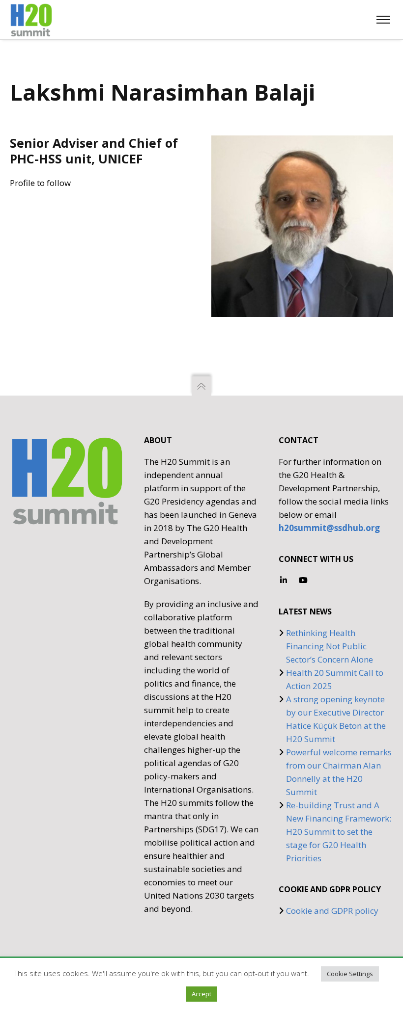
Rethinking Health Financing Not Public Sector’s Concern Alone (329, 646)
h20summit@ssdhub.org (329, 527)
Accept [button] (201, 993)
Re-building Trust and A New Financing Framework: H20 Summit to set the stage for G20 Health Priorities (338, 831)
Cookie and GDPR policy (332, 910)
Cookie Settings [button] (350, 973)
